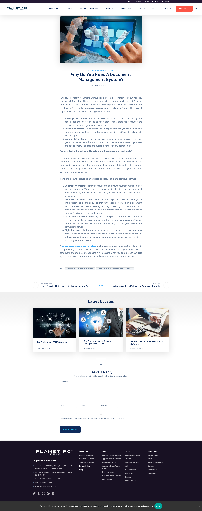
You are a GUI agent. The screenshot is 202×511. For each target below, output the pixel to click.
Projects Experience (155, 463)
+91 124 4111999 (162, 1)
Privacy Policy (84, 466)
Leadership (129, 473)
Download (152, 473)
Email (83, 405)
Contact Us (152, 470)
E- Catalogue (107, 479)
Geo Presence (130, 470)
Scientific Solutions (86, 463)
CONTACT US (184, 9)
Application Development (111, 455)
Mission (128, 477)
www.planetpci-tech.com (45, 486)
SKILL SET (152, 459)
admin (96, 86)
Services (105, 452)
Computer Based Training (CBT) (111, 467)
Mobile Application (109, 463)
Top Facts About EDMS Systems (52, 342)
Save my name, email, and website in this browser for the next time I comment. (92, 418)
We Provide (83, 452)
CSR (126, 466)
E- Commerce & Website (111, 476)
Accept (158, 506)
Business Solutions (86, 455)
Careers (151, 466)
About (127, 452)
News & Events (131, 481)
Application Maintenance (111, 459)
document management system (101, 70)
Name (63, 405)
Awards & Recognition (133, 463)
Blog (81, 470)
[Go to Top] (195, 497)
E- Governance (108, 472)
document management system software (115, 269)
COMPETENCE (126, 9)
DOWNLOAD (168, 9)
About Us (128, 459)
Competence (153, 455)
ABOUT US (110, 9)
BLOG (154, 9)
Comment (64, 381)
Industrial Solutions (86, 459)
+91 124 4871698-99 (43, 479)
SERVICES (69, 9)
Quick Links (152, 452)
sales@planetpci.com (141, 1)
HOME (40, 9)
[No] (199, 506)
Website (104, 405)
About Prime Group (132, 455)
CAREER (142, 9)
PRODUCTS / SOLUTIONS (89, 9)
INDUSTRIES (53, 9)
